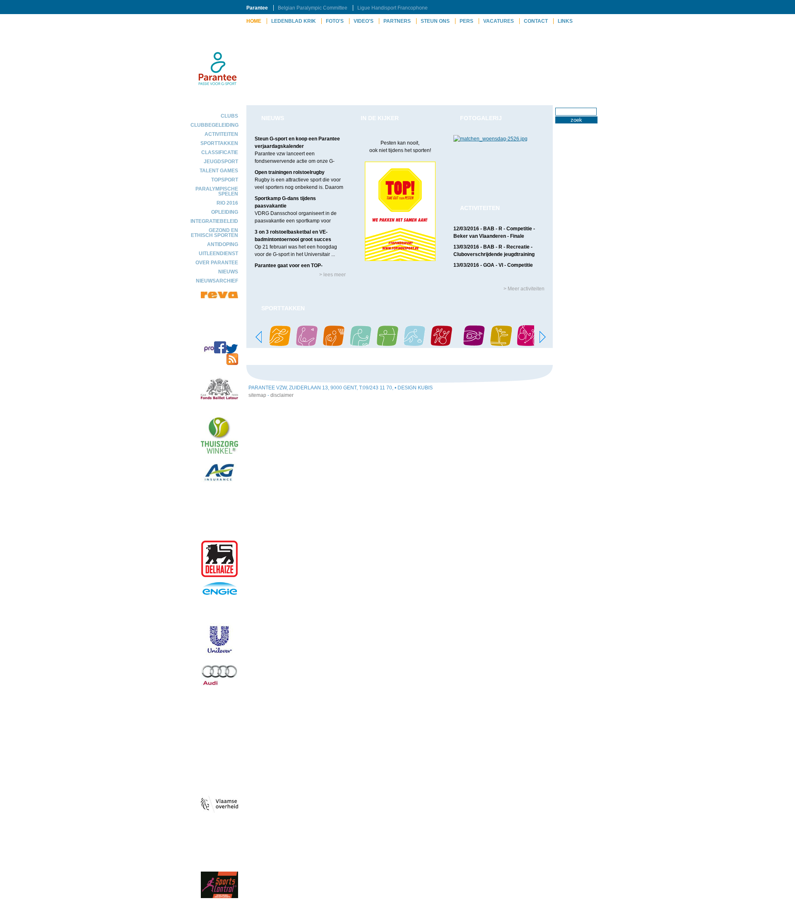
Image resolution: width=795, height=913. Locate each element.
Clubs (229, 116)
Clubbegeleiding (214, 125)
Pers (466, 21)
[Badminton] (307, 344)
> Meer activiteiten (524, 289)
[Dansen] (441, 344)
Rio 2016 (227, 202)
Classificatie (219, 152)
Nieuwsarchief (217, 280)
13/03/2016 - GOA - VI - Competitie (493, 265)
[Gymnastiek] (501, 344)
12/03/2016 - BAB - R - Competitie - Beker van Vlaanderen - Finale (494, 232)
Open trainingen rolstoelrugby (290, 172)
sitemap (257, 395)
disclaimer (282, 395)
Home (253, 21)
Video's (363, 21)
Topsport (224, 179)
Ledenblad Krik (293, 21)
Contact (536, 21)
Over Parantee (216, 262)
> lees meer (332, 275)
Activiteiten (221, 134)
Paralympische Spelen (216, 191)
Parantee (257, 8)
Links (565, 21)
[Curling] (414, 344)
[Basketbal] (333, 344)
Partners (397, 21)
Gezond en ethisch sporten (214, 233)
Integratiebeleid (214, 221)
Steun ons (435, 21)
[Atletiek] (280, 344)
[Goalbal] (474, 344)
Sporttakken (219, 143)
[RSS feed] (232, 363)
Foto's (335, 21)
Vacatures (498, 21)
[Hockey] (528, 344)
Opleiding (224, 212)
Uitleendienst (218, 253)
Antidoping (222, 244)
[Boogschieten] (387, 344)
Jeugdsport (221, 161)
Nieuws (228, 271)
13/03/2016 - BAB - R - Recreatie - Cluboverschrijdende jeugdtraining (494, 250)
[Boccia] (360, 344)
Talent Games (219, 170)
